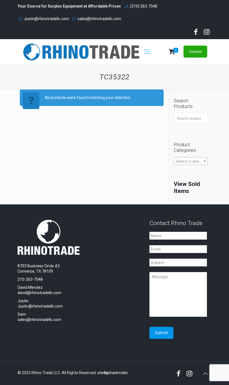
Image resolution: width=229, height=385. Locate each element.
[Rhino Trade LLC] (81, 51)
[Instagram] (206, 32)
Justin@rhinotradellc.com (46, 18)
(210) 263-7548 (143, 6)
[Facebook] (196, 32)
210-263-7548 (30, 279)
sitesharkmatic (112, 372)
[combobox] (191, 161)
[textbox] (190, 161)
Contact (195, 51)
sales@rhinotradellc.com (99, 18)
